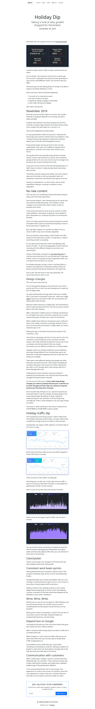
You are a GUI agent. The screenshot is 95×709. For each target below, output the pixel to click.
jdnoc (30, 2)
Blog (43, 3)
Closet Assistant (61, 42)
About (38, 3)
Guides (60, 3)
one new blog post (57, 254)
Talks (48, 3)
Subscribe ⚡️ (61, 693)
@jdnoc (54, 3)
